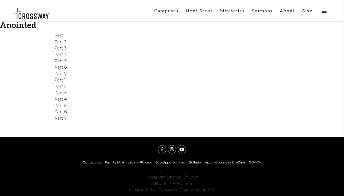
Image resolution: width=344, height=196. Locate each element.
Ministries (232, 11)
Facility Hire (114, 162)
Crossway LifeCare (230, 162)
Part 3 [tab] (60, 48)
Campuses (166, 11)
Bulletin (195, 162)
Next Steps (199, 11)
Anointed (18, 25)
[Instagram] (172, 149)
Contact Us (92, 162)
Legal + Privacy (140, 162)
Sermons (262, 11)
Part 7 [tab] (60, 73)
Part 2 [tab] (60, 41)
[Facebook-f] (162, 149)
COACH (255, 162)
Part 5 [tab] (60, 60)
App (208, 162)
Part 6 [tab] (60, 67)
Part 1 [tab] (60, 35)
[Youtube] (182, 149)
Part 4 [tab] (60, 54)
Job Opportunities (170, 162)
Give (307, 11)
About (287, 11)
